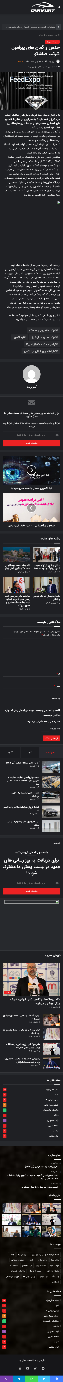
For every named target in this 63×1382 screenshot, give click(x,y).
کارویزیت (51, 61)
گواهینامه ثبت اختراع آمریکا (41, 344)
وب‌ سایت (56, 698)
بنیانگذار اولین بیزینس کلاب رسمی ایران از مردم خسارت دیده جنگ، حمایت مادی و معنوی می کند (17, 600)
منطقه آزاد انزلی (52, 1270)
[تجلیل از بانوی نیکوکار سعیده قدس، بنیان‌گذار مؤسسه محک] (46, 554)
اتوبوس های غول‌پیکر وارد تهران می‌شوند (25, 794)
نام (58, 674)
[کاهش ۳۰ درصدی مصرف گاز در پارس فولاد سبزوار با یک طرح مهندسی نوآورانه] (51, 1231)
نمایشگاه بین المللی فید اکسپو (40, 351)
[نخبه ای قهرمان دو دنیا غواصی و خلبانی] (46, 585)
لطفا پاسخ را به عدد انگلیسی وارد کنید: (43, 721)
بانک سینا (55, 1259)
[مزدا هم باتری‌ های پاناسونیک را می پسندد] (51, 826)
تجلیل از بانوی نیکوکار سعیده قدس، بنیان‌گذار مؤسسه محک (46, 567)
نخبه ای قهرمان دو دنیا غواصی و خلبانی (46, 597)
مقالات (55, 1115)
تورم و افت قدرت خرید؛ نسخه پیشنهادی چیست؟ (21, 1017)
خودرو (31, 1259)
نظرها (10, 752)
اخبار (56, 1094)
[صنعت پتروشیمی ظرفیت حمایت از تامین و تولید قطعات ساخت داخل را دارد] (51, 782)
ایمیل (57, 686)
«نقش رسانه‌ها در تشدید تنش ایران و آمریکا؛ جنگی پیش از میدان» (35, 1001)
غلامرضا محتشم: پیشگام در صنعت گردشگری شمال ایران (17, 567)
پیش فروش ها (52, 1100)
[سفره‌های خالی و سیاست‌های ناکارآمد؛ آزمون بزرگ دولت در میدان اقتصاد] (11, 1219)
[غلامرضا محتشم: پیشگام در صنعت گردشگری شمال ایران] (16, 554)
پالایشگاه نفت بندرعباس (49, 1276)
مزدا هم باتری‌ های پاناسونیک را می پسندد (23, 823)
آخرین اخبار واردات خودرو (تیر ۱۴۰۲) (22, 763)
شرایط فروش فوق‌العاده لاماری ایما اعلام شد (21, 808)
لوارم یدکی (53, 1136)
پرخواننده (51, 752)
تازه (30, 752)
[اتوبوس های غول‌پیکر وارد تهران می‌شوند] (51, 797)
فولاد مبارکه (54, 1265)
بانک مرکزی (42, 1259)
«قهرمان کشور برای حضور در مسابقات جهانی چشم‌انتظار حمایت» (23, 1045)
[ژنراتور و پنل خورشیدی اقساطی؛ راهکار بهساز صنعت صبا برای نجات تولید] (31, 1231)
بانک (12, 1254)
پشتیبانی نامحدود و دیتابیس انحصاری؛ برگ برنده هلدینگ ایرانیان (22, 1060)
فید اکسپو (19, 337)
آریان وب (22, 1360)
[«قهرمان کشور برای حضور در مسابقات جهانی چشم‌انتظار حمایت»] (51, 1049)
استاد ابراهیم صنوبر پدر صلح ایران (45, 1254)
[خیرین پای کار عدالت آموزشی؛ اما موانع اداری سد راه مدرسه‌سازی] (11, 1231)
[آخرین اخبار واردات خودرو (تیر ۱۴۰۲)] (51, 767)
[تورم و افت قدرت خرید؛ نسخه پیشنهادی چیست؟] (51, 1020)
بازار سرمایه (22, 1254)
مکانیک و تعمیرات (50, 1110)
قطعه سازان (53, 1125)
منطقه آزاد (13, 1265)
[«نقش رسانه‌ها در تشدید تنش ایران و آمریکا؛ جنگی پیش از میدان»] (51, 1208)
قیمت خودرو (52, 1120)
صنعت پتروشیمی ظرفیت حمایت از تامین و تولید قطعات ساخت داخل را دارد (23, 780)
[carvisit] (43, 7)
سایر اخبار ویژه (45, 35)
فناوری (55, 1131)
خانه (55, 35)
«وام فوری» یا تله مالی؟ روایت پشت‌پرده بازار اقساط (21, 1031)
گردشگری (55, 1281)
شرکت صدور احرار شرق (44, 337)
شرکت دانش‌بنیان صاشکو (42, 330)
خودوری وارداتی (51, 1105)
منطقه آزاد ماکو (35, 1270)
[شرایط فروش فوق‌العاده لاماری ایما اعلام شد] (51, 812)
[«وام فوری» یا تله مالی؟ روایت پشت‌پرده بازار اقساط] (51, 1034)
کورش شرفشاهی (12, 1276)
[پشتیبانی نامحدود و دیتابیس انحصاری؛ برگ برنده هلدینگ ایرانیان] (51, 1063)
